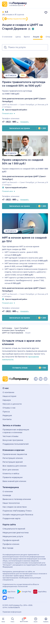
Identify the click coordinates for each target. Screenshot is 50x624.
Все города (8, 548)
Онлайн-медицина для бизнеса (18, 514)
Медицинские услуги (13, 536)
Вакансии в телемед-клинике (17, 499)
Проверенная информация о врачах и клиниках (16, 431)
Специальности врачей (14, 529)
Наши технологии (11, 503)
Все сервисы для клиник (14, 466)
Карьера (7, 400)
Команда (7, 495)
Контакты (7, 419)
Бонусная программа (13, 440)
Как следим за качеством (15, 507)
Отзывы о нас (9, 408)
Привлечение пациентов (15, 454)
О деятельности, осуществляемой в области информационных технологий (21, 585)
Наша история (9, 396)
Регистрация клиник (13, 458)
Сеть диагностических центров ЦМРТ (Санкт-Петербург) (24, 100)
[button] (25, 47)
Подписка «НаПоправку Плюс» (17, 511)
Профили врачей (11, 540)
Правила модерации (13, 477)
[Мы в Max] (45, 379)
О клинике (7, 37)
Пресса (6, 411)
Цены (18, 37)
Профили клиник (11, 544)
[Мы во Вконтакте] (41, 379)
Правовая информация (12, 612)
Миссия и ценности (12, 404)
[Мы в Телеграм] (36, 379)
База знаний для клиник (14, 481)
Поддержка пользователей (16, 444)
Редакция (7, 415)
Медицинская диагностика (15, 532)
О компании (8, 392)
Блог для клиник (11, 470)
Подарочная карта (11, 518)
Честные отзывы (10, 436)
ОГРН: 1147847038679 (11, 607)
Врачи (27, 37)
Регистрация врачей (13, 462)
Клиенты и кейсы (11, 473)
